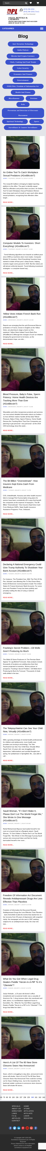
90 (10, 1097)
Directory (17, 1111)
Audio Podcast (23, 50)
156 (17, 1097)
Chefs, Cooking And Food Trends (23, 62)
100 (13, 1097)
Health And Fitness (23, 92)
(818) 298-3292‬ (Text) (31, 12)
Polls (23, 104)
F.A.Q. (14, 1116)
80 (7, 1097)
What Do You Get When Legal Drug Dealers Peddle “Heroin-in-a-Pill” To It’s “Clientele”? (22, 982)
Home (26, 1106)
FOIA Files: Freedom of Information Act (23, 86)
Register (28, 1118)
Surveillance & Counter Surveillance (23, 127)
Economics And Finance (23, 74)
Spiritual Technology (15, 121)
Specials (16, 1106)
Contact (16, 1121)
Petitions (33, 98)
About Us (16, 1108)
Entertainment (23, 80)
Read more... (8, 202)
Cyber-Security (23, 68)
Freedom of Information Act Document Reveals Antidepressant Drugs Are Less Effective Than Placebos (22, 898)
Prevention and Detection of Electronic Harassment (23, 113)
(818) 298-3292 (28, 9)
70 (4, 1097)
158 (24, 1097)
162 (40, 1097)
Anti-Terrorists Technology (23, 44)
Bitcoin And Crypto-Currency (23, 56)
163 (43, 1097)
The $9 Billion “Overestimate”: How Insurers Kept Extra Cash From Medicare (20, 484)
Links (14, 1113)
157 (21, 1097)
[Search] (26, 3)
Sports (36, 121)
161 (36, 1097)
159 (28, 1097)
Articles (16, 1118)
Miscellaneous (14, 98)
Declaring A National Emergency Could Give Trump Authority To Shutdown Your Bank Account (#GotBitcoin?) (23, 567)
